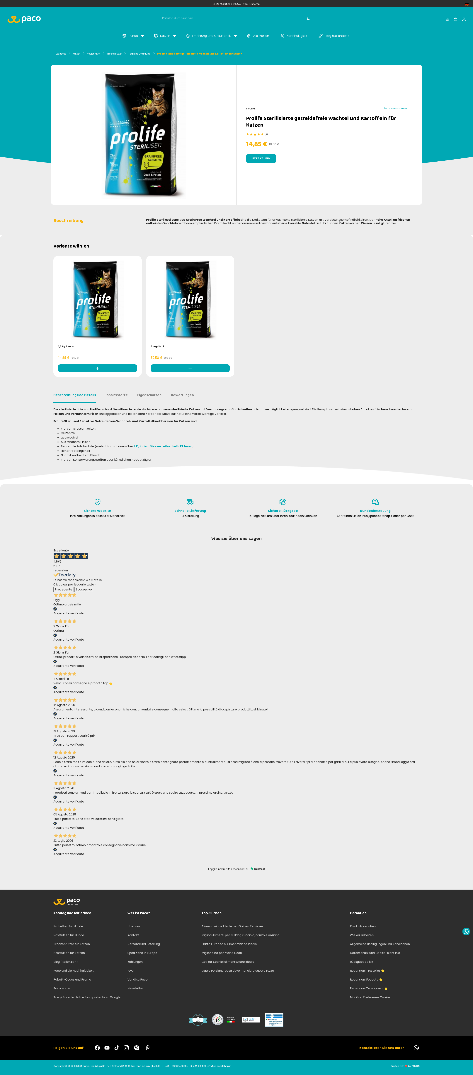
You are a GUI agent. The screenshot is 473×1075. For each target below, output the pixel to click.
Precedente (63, 589)
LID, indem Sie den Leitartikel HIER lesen (163, 446)
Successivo (84, 589)
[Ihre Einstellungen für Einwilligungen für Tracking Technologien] (466, 1068)
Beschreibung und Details (74, 395)
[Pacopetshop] (97, 1047)
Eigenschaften (149, 395)
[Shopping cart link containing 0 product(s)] (455, 19)
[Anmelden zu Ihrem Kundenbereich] (447, 19)
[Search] (309, 18)
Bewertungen (182, 395)
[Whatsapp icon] (466, 931)
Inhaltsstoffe (117, 395)
